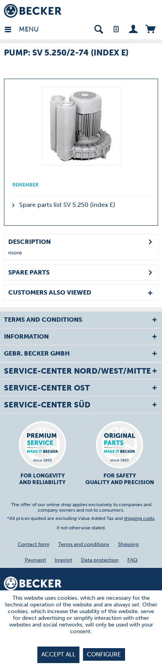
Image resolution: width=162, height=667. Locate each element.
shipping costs (139, 518)
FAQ (132, 560)
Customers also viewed (49, 292)
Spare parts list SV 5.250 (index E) (66, 204)
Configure (104, 654)
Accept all (58, 654)
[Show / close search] (98, 28)
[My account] (133, 28)
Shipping (128, 544)
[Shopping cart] (150, 28)
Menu (21, 29)
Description (29, 241)
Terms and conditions (83, 544)
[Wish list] (116, 28)
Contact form (34, 544)
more (15, 252)
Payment (35, 560)
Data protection (100, 560)
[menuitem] (11, 28)
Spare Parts (29, 272)
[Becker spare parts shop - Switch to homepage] (32, 11)
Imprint (63, 560)
